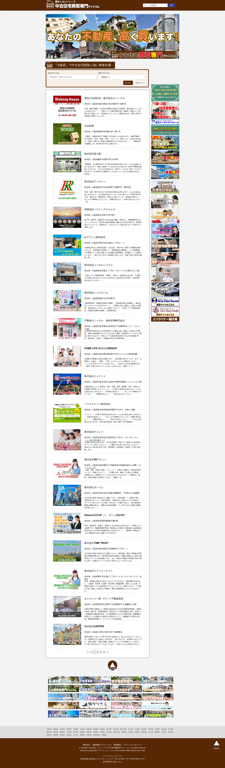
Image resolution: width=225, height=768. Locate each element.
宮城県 (75, 729)
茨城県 (95, 729)
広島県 (130, 732)
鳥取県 (137, 732)
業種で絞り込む (104, 72)
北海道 (49, 729)
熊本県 (69, 735)
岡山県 (124, 732)
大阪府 (82, 732)
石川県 (170, 729)
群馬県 (102, 729)
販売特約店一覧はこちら (112, 761)
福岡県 (55, 735)
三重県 (69, 732)
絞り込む (128, 83)
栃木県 (109, 729)
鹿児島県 (96, 735)
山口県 (150, 732)
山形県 (82, 729)
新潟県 (143, 729)
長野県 (150, 729)
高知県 (170, 732)
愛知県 (55, 732)
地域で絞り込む (54, 73)
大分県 (75, 735)
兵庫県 (102, 732)
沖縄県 (104, 735)
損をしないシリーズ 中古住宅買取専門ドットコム (111, 747)
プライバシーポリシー (132, 744)
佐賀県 (62, 735)
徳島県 (49, 735)
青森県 (55, 729)
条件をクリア (140, 83)
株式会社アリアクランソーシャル (102, 750)
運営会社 (86, 744)
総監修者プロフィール (102, 744)
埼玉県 (130, 729)
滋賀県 (89, 732)
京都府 (95, 732)
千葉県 (137, 729)
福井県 (49, 732)
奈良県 (109, 732)
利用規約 (117, 744)
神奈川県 (123, 729)
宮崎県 (89, 735)
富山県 (164, 729)
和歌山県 (116, 732)
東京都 (115, 729)
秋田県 (69, 729)
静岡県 (62, 732)
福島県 (89, 729)
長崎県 (82, 735)
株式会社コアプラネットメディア (101, 759)
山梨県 (157, 729)
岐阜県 (75, 732)
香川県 (164, 732)
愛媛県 (157, 732)
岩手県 (62, 729)
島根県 (143, 732)
